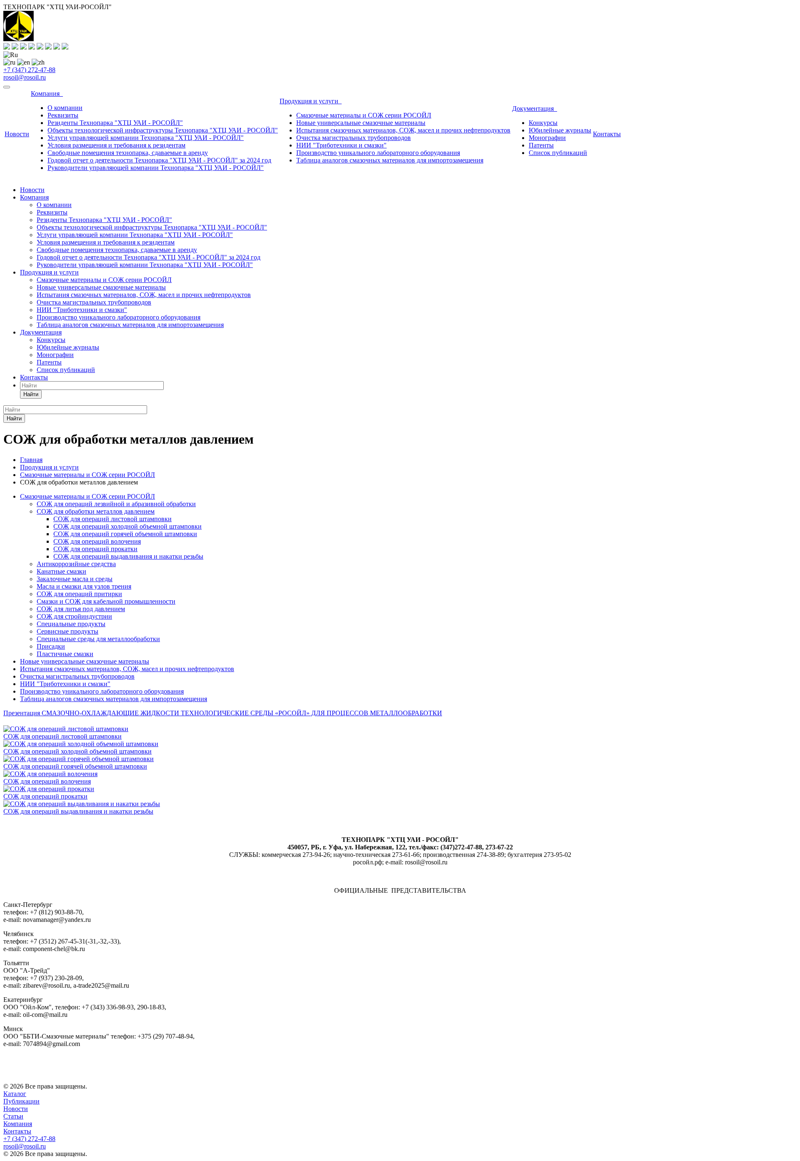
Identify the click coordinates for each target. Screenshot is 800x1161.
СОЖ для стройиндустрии (74, 616)
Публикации (21, 1101)
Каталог (14, 1093)
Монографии (547, 137)
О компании (65, 107)
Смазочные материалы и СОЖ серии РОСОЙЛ (363, 115)
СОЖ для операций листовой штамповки (112, 518)
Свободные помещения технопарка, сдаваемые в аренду (128, 152)
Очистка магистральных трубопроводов (353, 137)
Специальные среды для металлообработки (98, 638)
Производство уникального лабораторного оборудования (378, 152)
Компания (47, 93)
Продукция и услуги (311, 101)
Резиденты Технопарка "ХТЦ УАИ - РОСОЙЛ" (115, 122)
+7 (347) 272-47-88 (29, 69)
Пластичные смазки (65, 653)
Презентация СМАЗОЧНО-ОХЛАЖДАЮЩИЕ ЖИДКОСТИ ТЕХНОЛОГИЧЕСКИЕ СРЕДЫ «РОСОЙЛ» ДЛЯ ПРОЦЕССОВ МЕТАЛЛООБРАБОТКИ (222, 713)
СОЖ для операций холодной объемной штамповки (127, 526)
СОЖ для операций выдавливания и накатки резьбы (128, 556)
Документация (534, 108)
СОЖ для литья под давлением (81, 608)
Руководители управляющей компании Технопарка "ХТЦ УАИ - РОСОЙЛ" (156, 167)
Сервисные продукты (67, 631)
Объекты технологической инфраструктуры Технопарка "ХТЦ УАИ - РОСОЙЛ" (163, 130)
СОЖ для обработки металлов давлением (96, 511)
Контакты (607, 133)
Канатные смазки (61, 571)
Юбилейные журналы (560, 130)
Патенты (541, 145)
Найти (30, 394)
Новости (17, 133)
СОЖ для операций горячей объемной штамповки (125, 533)
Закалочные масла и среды (74, 578)
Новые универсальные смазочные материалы (360, 122)
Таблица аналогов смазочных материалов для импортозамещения (389, 160)
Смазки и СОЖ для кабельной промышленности (106, 601)
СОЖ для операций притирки (79, 593)
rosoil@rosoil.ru (24, 77)
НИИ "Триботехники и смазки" (341, 145)
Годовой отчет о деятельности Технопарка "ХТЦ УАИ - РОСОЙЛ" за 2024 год (159, 160)
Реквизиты (63, 115)
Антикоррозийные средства (76, 563)
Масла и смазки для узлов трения (84, 586)
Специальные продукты (71, 623)
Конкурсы (543, 122)
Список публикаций (558, 152)
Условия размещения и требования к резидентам (116, 145)
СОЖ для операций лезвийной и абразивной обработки (116, 503)
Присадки (51, 646)
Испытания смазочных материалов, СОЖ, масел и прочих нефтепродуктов (403, 130)
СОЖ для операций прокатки (95, 548)
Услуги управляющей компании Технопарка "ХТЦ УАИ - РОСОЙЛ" (146, 137)
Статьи (13, 1116)
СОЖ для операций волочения (97, 541)
